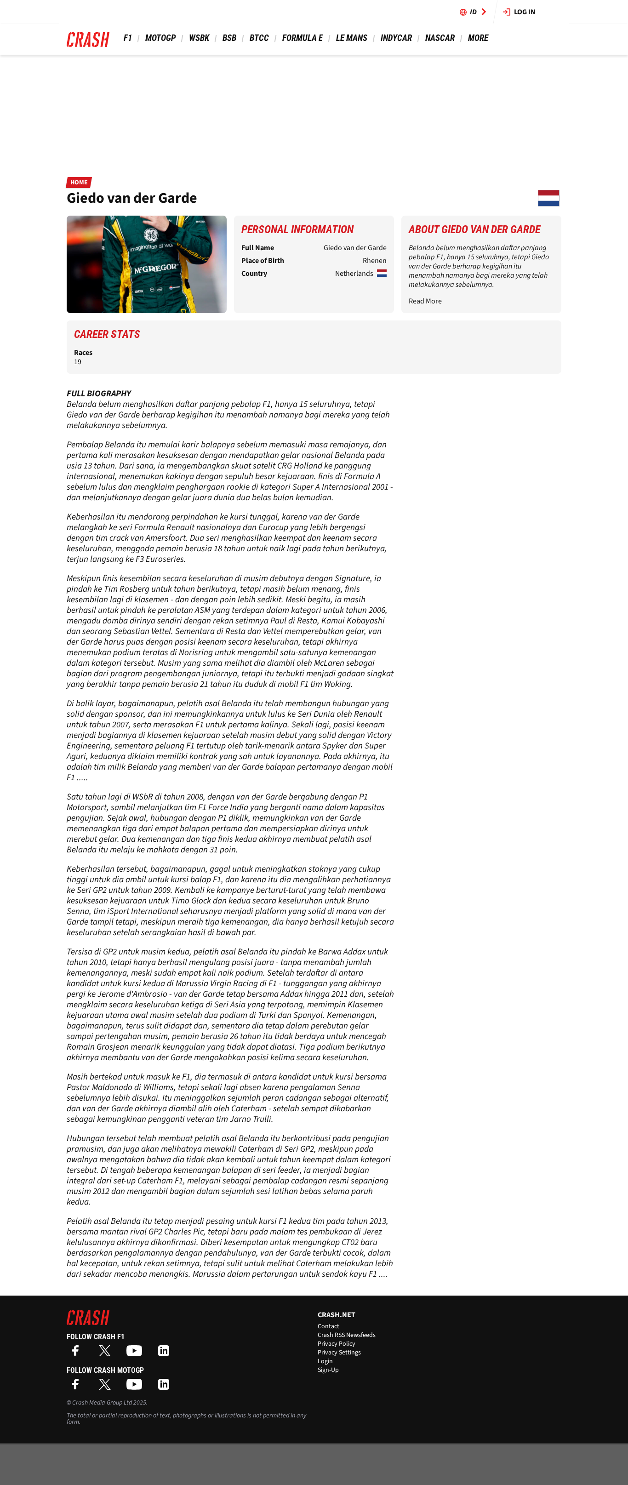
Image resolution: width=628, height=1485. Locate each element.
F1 (128, 38)
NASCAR (440, 38)
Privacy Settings (339, 1352)
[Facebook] (78, 1353)
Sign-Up (328, 1370)
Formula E (302, 38)
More (478, 38)
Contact (328, 1326)
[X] (107, 1353)
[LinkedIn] (166, 1353)
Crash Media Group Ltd (102, 1402)
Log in (525, 12)
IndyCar (396, 38)
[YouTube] (137, 1353)
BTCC (259, 38)
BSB (229, 38)
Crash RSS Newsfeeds (347, 1335)
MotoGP (160, 38)
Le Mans (351, 38)
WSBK (199, 38)
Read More (425, 301)
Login (325, 1361)
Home (79, 182)
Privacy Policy (336, 1344)
